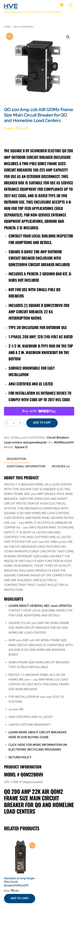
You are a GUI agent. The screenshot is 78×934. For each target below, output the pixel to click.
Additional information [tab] (26, 466)
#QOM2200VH (64, 442)
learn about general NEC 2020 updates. (40, 605)
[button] (68, 37)
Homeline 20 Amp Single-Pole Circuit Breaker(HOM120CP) (19, 882)
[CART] (61, 5)
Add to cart (42, 422)
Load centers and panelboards (25, 442)
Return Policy (20, 757)
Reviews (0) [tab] (61, 466)
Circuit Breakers (23, 27)
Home (7, 27)
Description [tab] (16, 459)
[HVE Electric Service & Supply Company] (11, 7)
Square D (21, 447)
